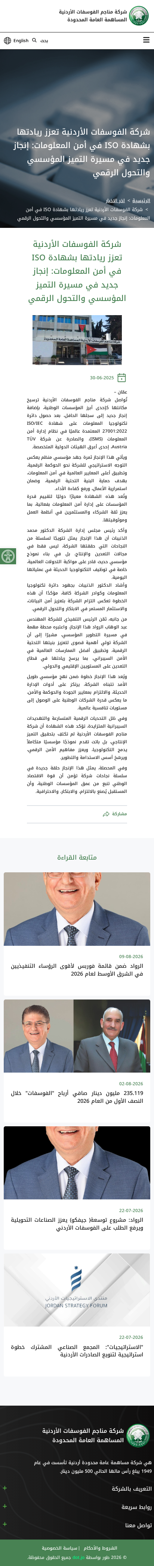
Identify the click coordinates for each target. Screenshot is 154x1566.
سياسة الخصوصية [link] (59, 1548)
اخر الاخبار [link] (115, 200)
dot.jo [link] (77, 1557)
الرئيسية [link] (141, 200)
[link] (8, 556)
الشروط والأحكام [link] (99, 1548)
